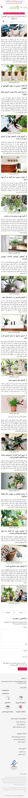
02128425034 (14, 1)
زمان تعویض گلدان (13, 420)
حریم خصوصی (21, 754)
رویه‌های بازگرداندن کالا (19, 739)
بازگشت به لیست (14, 612)
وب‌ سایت (24, 657)
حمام (19, 302)
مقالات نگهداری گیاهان (9, 13)
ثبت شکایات (22, 752)
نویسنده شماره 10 (20, 22)
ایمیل (25, 650)
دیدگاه (25, 627)
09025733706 (8, 1)
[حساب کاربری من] (21, 7)
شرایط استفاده (21, 742)
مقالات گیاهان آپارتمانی (19, 13)
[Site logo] (14, 7)
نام (26, 644)
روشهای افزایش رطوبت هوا (20, 503)
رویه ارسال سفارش (20, 722)
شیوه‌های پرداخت (20, 724)
